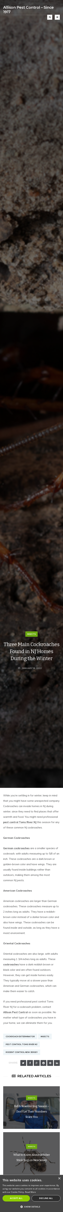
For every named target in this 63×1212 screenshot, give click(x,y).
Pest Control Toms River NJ (21, 1044)
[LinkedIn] (57, 1063)
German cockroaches (16, 848)
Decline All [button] (46, 1198)
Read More (30, 1192)
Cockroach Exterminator (20, 1036)
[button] (31, 1206)
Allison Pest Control (15, 1012)
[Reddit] (43, 1063)
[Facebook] (30, 1063)
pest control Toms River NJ (19, 822)
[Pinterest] (50, 1063)
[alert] (31, 1193)
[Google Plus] (37, 1063)
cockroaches (11, 964)
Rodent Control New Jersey (22, 1052)
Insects (31, 634)
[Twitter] (23, 1063)
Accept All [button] (16, 1198)
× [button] (59, 1178)
